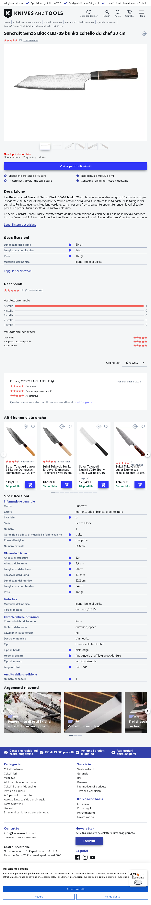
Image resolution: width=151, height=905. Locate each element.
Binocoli (8, 808)
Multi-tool (10, 777)
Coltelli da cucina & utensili (27, 22)
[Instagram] (85, 857)
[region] (75, 98)
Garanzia (82, 773)
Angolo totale (12, 667)
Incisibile (9, 517)
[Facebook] (77, 857)
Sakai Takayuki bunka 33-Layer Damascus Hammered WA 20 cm (20, 469)
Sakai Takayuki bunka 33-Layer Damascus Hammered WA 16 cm (57, 469)
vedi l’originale (84, 402)
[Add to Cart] (30, 484)
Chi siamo (83, 804)
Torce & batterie (13, 803)
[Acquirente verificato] (52, 381)
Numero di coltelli (15, 678)
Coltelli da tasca (13, 769)
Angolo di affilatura (16, 557)
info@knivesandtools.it (20, 833)
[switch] (138, 882)
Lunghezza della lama (17, 244)
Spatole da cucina (106, 22)
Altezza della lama (15, 563)
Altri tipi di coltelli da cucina (79, 22)
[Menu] (144, 872)
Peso (7, 256)
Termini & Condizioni (89, 790)
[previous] (10, 454)
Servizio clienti (85, 769)
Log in (106, 15)
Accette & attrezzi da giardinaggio (24, 799)
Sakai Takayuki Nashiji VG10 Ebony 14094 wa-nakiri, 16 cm (92, 469)
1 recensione (30, 40)
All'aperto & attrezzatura (19, 795)
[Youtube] (92, 857)
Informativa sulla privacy (92, 786)
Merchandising (86, 812)
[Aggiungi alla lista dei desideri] (33, 426)
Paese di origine (14, 540)
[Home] (33, 11)
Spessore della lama (16, 574)
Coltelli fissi (10, 773)
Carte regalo (84, 808)
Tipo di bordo (12, 649)
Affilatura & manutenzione (20, 782)
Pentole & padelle (14, 790)
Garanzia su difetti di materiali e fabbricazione (33, 534)
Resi (79, 777)
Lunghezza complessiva (19, 250)
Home (7, 22)
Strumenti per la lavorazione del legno (26, 812)
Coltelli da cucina (53, 22)
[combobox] (134, 363)
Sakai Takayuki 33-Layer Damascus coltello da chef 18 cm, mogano (130, 469)
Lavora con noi (85, 817)
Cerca (118, 16)
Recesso (82, 782)
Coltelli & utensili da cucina (20, 786)
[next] (140, 454)
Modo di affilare (14, 655)
